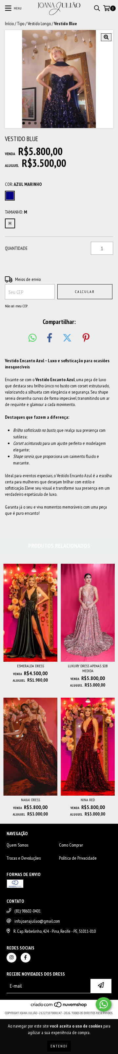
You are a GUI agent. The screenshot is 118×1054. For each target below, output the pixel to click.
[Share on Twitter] (67, 338)
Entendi (59, 1046)
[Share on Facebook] (49, 338)
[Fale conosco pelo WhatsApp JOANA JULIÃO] (103, 1004)
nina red (88, 799)
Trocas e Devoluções (24, 858)
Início (9, 23)
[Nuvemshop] (59, 1006)
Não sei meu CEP (16, 305)
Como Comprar (71, 845)
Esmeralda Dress (30, 665)
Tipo (20, 23)
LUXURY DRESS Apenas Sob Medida (88, 668)
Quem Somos (17, 845)
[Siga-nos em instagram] (11, 958)
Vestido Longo (39, 23)
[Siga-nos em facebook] (25, 958)
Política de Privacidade (78, 858)
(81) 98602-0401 (27, 911)
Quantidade (16, 248)
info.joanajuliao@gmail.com (37, 921)
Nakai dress (30, 799)
